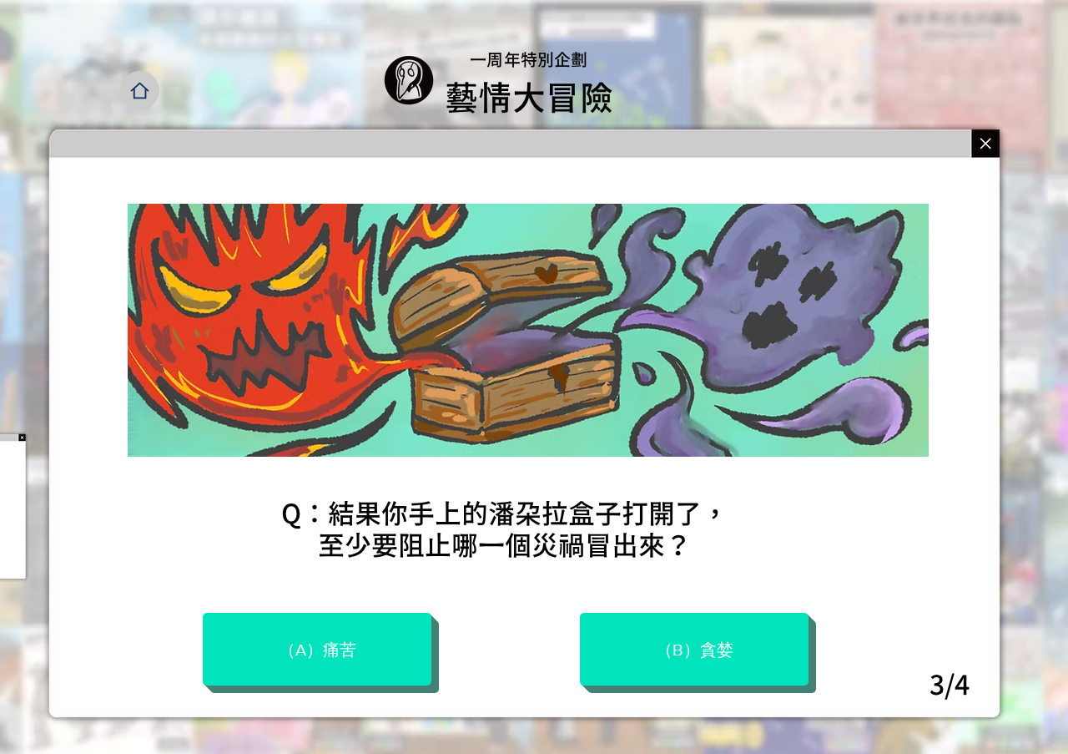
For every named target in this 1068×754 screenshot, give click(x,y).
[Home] (139, 90)
